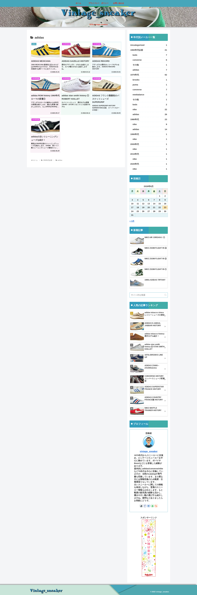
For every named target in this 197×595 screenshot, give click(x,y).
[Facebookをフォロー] (145, 506)
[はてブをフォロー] (148, 506)
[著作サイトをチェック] (141, 506)
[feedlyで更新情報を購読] (152, 506)
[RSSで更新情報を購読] (156, 506)
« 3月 (132, 221)
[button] (165, 295)
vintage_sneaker (149, 451)
